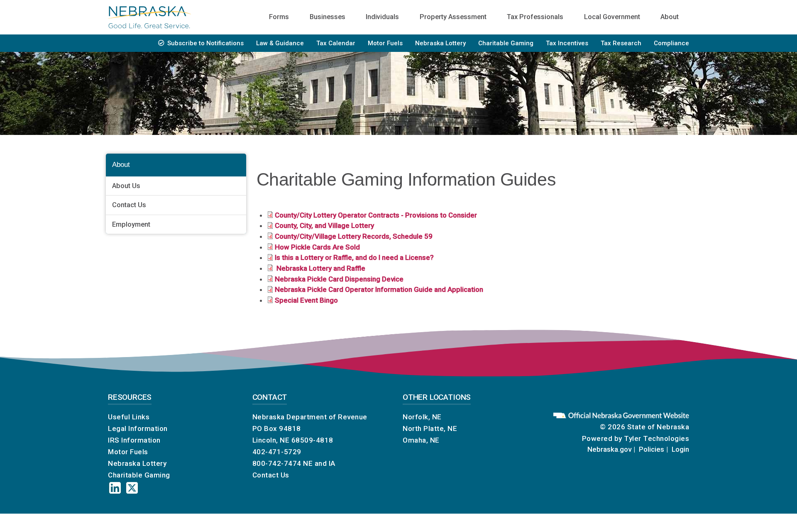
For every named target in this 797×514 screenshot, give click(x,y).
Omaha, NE (421, 440)
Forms (279, 17)
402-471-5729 (276, 452)
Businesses (327, 17)
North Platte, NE (430, 428)
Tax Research (621, 43)
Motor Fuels (385, 43)
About (669, 17)
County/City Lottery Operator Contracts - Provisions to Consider (376, 215)
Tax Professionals (535, 17)
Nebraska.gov (609, 449)
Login (680, 449)
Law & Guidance (280, 43)
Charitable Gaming (505, 43)
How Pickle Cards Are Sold (317, 247)
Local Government (612, 17)
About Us (126, 186)
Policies (651, 449)
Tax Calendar (335, 43)
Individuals (382, 17)
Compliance (671, 43)
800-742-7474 (276, 463)
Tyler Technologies (656, 438)
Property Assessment (453, 17)
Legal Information (138, 428)
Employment (131, 224)
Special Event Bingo (306, 300)
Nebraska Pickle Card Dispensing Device (339, 279)
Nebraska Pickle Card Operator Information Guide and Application (379, 289)
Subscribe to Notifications (205, 43)
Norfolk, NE (422, 417)
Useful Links (128, 417)
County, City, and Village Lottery (324, 225)
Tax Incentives (567, 43)
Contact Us (129, 205)
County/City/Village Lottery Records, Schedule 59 (354, 236)
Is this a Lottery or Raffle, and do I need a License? (354, 257)
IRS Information (134, 440)
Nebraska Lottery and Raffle (320, 268)
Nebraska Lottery (440, 43)
